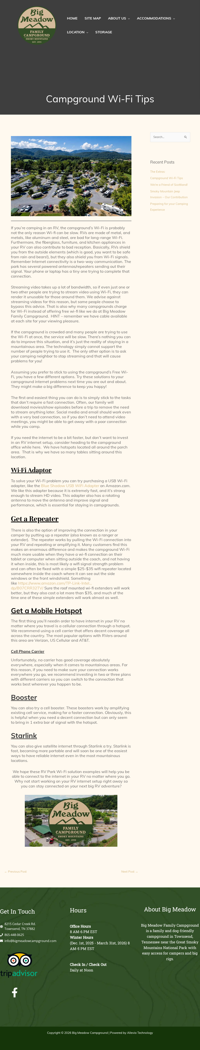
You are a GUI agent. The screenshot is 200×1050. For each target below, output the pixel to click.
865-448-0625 (14, 935)
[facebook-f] (40, 992)
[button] (128, 18)
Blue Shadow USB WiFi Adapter (70, 485)
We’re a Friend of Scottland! (169, 185)
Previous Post (15, 871)
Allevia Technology (140, 1033)
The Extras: (157, 171)
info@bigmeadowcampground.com (30, 941)
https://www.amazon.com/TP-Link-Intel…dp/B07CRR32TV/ (51, 585)
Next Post (129, 871)
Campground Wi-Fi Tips (166, 178)
